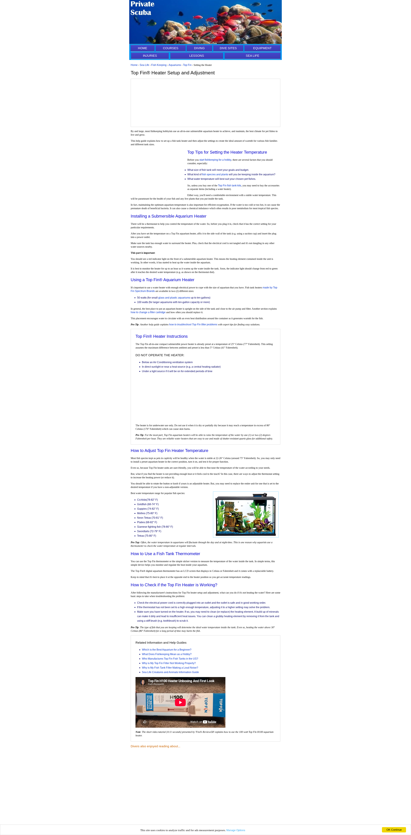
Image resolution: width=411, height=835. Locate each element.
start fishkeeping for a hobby (215, 159)
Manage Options (235, 830)
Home (134, 65)
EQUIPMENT (262, 48)
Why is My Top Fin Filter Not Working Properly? (169, 663)
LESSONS (196, 55)
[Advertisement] (205, 102)
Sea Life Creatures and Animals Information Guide (170, 672)
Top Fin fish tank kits (229, 185)
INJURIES (150, 55)
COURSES (170, 48)
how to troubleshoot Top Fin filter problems (193, 324)
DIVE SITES (228, 48)
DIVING (199, 48)
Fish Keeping (158, 65)
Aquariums (175, 65)
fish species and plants (215, 174)
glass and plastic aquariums (174, 297)
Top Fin (187, 65)
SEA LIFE (252, 55)
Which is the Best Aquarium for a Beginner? (166, 649)
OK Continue (394, 829)
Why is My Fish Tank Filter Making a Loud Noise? (170, 667)
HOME (142, 48)
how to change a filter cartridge (148, 312)
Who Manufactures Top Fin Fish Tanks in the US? (170, 658)
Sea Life (144, 65)
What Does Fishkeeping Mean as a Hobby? (167, 654)
